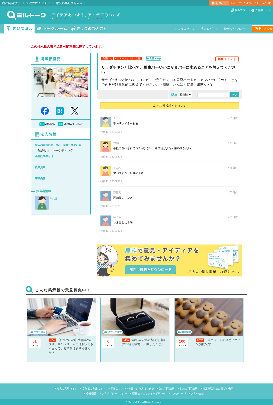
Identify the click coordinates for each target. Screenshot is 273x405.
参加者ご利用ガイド (93, 388)
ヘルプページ (178, 393)
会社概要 (91, 393)
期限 (60, 124)
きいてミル (19, 28)
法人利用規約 (166, 388)
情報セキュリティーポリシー (149, 393)
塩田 (53, 198)
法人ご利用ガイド (67, 388)
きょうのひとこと (89, 28)
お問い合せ (197, 393)
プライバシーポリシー (114, 393)
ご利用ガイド (262, 10)
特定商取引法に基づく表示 (218, 388)
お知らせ (221, 3)
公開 (42, 124)
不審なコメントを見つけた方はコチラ (132, 388)
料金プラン (241, 10)
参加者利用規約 (188, 388)
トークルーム (52, 28)
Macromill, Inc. (135, 402)
